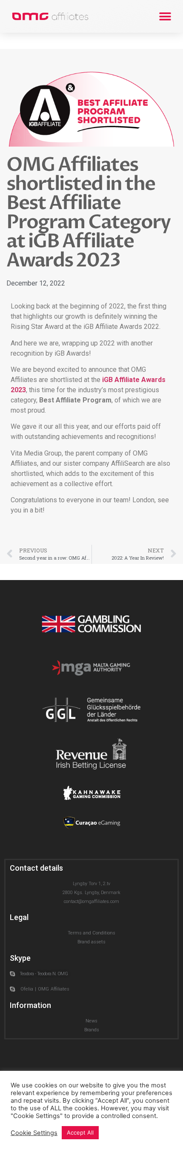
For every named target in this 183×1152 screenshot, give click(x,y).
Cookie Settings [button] (34, 1133)
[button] (164, 16)
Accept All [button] (80, 1132)
